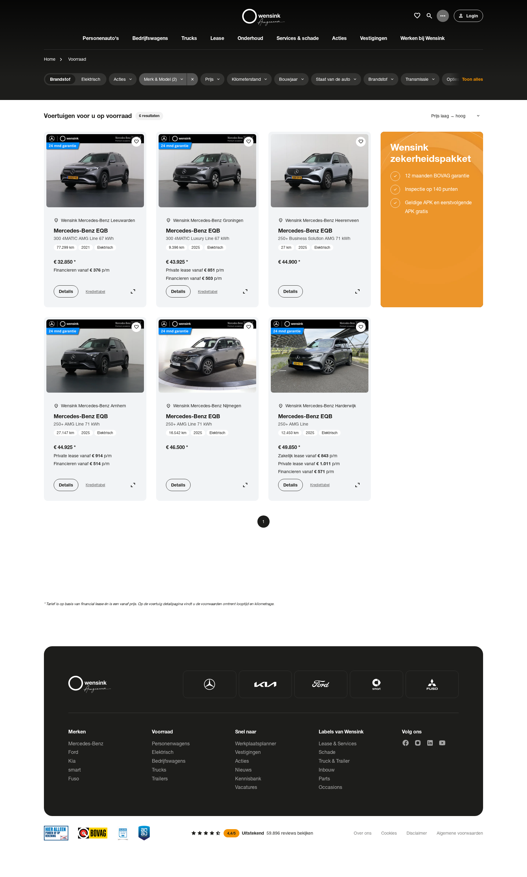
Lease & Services (338, 743)
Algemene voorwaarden (460, 833)
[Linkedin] (430, 743)
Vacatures (246, 787)
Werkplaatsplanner (255, 743)
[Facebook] (405, 743)
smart (74, 769)
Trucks (159, 769)
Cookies (389, 833)
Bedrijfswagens (168, 761)
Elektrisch (163, 752)
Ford (73, 752)
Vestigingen (248, 752)
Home (50, 59)
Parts (324, 778)
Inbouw (327, 769)
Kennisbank (248, 778)
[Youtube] (442, 743)
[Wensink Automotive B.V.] (263, 15)
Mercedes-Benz (85, 743)
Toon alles (472, 79)
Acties (242, 761)
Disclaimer (417, 833)
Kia (72, 761)
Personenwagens (171, 743)
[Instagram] (417, 743)
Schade (327, 752)
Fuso (73, 778)
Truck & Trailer (334, 761)
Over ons (362, 833)
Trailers (160, 778)
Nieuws (243, 769)
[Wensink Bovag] (92, 833)
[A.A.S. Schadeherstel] (144, 833)
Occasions (330, 787)
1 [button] (263, 521)
